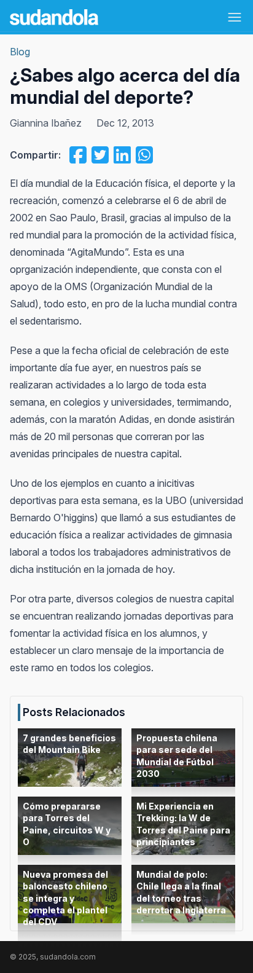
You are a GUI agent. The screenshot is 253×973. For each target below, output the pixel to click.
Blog (20, 51)
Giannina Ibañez (46, 123)
